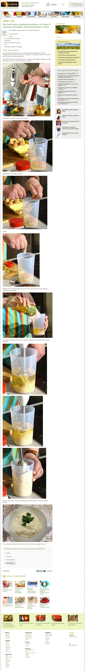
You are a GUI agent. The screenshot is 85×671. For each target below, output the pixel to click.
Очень (8, 553)
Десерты (47, 642)
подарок (7, 664)
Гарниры (47, 638)
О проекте (71, 635)
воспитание (28, 635)
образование (28, 638)
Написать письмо (73, 636)
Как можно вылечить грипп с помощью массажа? (31, 606)
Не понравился (10, 559)
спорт (7, 650)
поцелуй (27, 644)
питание (8, 644)
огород (27, 654)
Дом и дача (65, 16)
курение (7, 646)
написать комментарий (16, 576)
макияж (7, 635)
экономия (27, 657)
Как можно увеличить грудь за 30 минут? (7, 590)
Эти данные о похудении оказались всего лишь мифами (70, 127)
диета (7, 643)
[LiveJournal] (44, 571)
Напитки (47, 643)
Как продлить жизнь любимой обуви (70, 110)
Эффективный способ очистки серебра (70, 133)
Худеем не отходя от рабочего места (70, 116)
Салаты (47, 636)
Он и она (54, 16)
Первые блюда (48, 633)
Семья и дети (42, 16)
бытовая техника (29, 650)
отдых (7, 662)
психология (8, 651)
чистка (27, 655)
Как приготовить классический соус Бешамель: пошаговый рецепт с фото (44, 591)
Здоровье (19, 16)
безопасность (9, 657)
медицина (8, 647)
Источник (49, 571)
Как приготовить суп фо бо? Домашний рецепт (19, 606)
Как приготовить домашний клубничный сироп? (45, 606)
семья (26, 639)
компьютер (8, 660)
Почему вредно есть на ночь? (65, 81)
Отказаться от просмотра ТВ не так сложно (70, 122)
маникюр (8, 636)
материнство (28, 636)
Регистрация (79, 5)
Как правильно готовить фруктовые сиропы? (28, 5)
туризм (7, 667)
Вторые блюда (48, 635)
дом (26, 651)
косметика (8, 633)
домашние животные (30, 652)
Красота (7, 16)
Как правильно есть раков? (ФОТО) (67, 73)
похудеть (8, 649)
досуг (7, 658)
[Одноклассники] (39, 571)
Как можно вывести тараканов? (66, 79)
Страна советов (9, 4)
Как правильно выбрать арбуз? (30, 2)
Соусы (12, 21)
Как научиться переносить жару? (67, 55)
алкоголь (8, 642)
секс (26, 646)
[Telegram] (41, 571)
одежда (7, 661)
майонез (7, 570)
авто (7, 655)
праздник (8, 665)
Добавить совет (77, 4)
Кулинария (77, 16)
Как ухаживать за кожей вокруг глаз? (7, 605)
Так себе (8, 556)
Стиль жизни (31, 16)
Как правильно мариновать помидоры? (69, 57)
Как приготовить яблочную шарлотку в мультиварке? (19, 590)
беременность (28, 633)
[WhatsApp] (43, 571)
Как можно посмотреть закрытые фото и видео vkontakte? (31, 590)
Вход (74, 5)
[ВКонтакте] (37, 571)
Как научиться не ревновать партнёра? (68, 94)
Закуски (47, 639)
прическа (8, 638)
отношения (28, 643)
